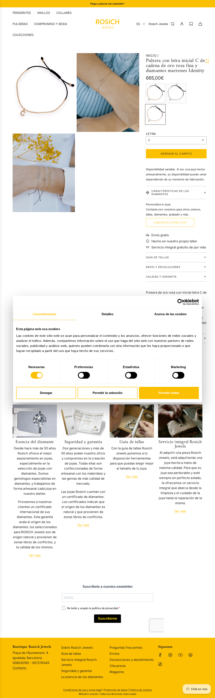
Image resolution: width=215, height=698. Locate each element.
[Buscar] (172, 24)
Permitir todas (169, 393)
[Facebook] (160, 655)
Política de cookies (141, 689)
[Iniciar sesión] (181, 24)
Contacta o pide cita (170, 222)
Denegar (46, 393)
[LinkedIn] (190, 655)
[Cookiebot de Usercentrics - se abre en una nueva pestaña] (180, 302)
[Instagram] (170, 655)
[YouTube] (180, 655)
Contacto (19, 668)
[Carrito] (200, 24)
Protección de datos (115, 689)
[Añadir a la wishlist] (207, 61)
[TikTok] (160, 664)
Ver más (35, 555)
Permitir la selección (107, 393)
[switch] (178, 375)
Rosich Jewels (158, 24)
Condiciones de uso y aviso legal (82, 689)
